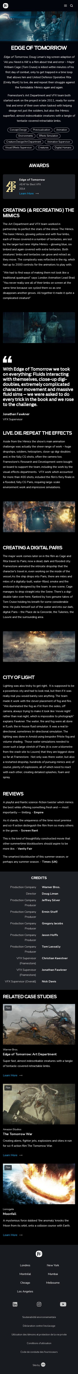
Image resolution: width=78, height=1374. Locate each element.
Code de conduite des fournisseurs (39, 1352)
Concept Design (18, 130)
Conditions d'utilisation (39, 1343)
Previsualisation (41, 130)
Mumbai (53, 1274)
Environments (26, 135)
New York (53, 1265)
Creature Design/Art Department (23, 141)
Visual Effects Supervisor (18, 147)
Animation (61, 130)
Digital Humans (63, 147)
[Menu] (65, 5)
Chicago (25, 1283)
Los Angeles (25, 1291)
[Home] (39, 1253)
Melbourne (53, 1283)
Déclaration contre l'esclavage (39, 1326)
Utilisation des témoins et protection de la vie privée (39, 1334)
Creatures (43, 147)
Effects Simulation (48, 135)
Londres (25, 1265)
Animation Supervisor (58, 141)
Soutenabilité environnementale (39, 1317)
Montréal (25, 1274)
